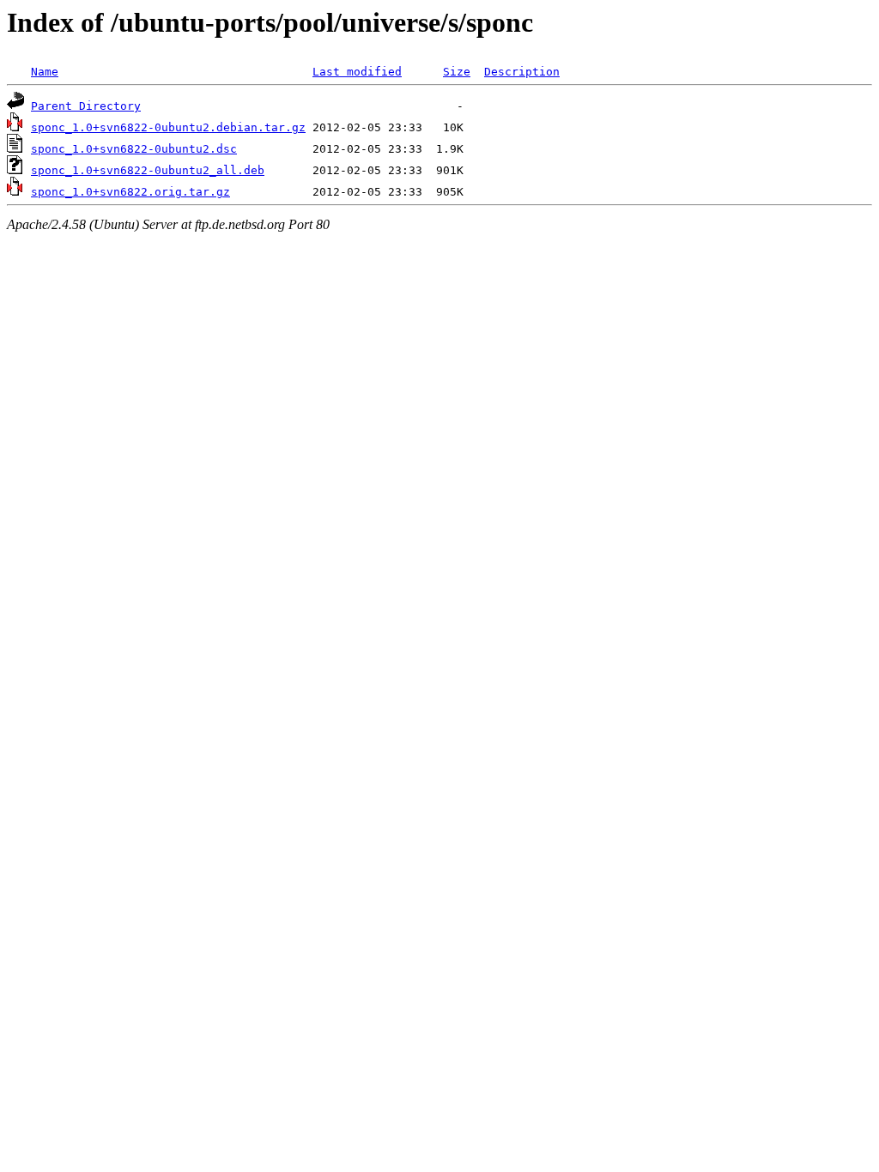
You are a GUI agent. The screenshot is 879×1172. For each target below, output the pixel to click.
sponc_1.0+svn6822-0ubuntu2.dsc (134, 148)
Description (522, 71)
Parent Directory (86, 106)
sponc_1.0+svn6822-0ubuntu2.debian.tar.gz (168, 127)
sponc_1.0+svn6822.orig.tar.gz (130, 191)
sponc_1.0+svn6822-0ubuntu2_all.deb (147, 170)
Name (44, 71)
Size (456, 71)
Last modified (357, 71)
